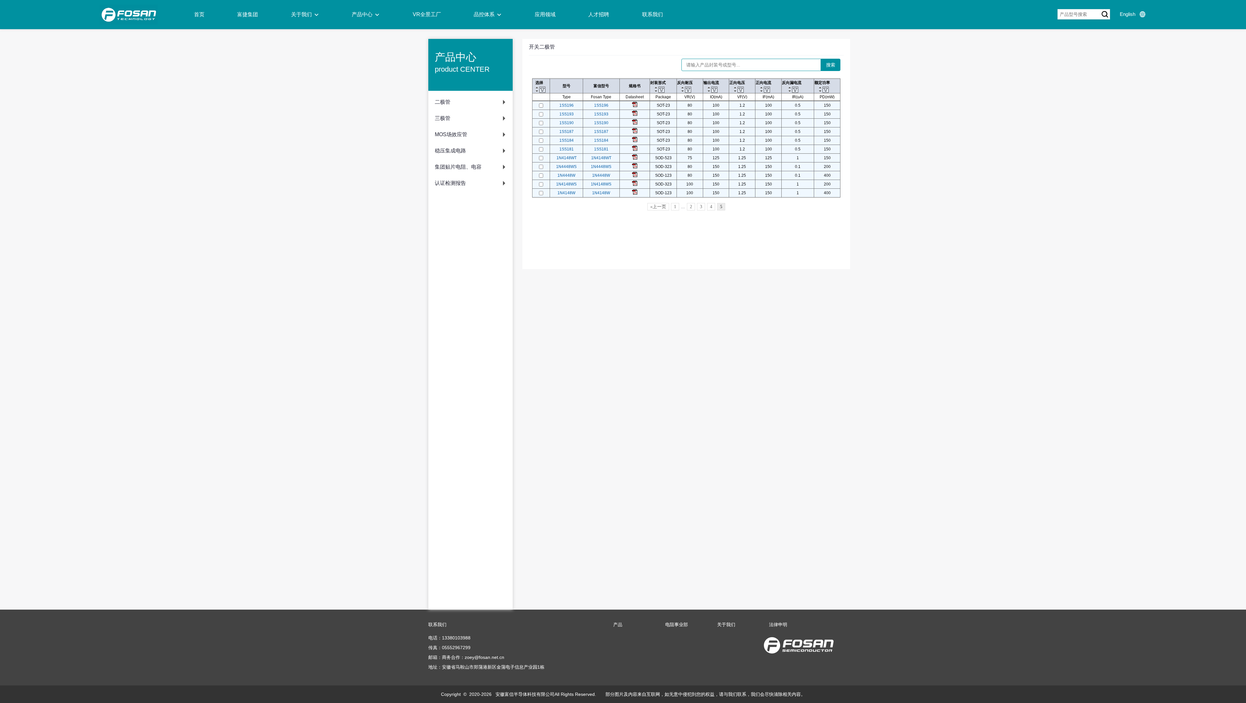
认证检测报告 (450, 183)
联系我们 (652, 14)
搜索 (830, 64)
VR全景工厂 (427, 14)
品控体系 (484, 14)
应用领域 (545, 14)
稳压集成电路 (450, 150)
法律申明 (778, 624)
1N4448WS (566, 166)
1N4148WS (566, 184)
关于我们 (301, 14)
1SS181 (566, 149)
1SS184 (566, 140)
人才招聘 (598, 14)
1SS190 (566, 123)
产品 (617, 624)
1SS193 (566, 114)
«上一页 (658, 206)
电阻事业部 (676, 624)
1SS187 (566, 131)
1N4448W (566, 175)
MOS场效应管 (451, 134)
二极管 (442, 102)
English (1127, 14)
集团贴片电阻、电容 (458, 167)
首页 (199, 14)
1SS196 (566, 105)
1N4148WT (566, 158)
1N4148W (566, 193)
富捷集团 (247, 14)
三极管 (442, 118)
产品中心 (362, 14)
